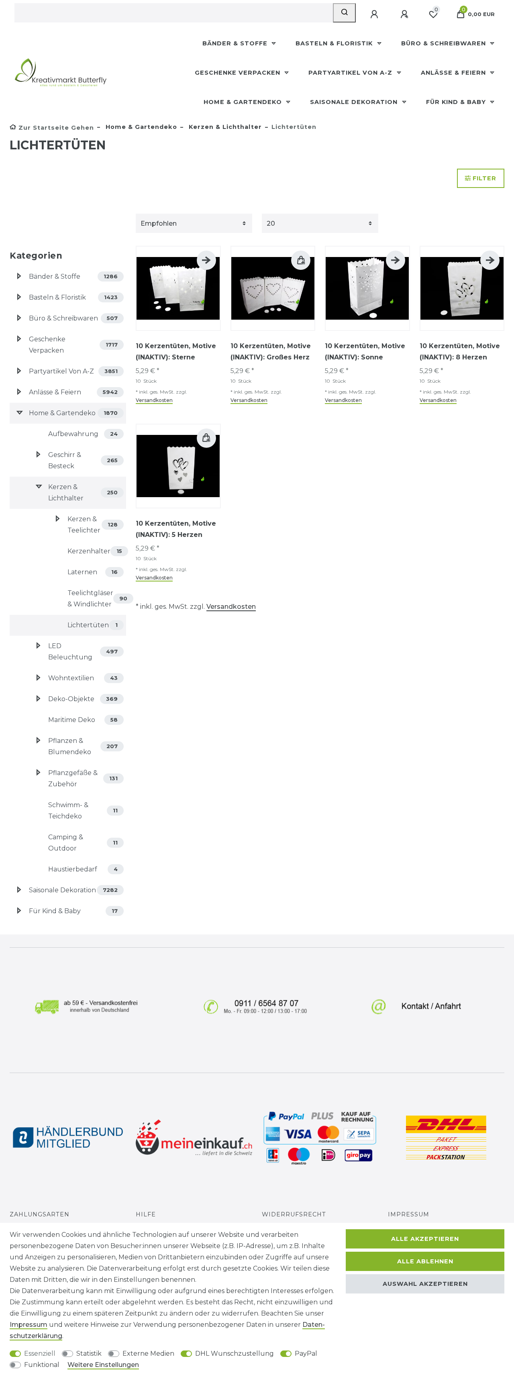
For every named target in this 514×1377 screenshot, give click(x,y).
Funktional (41, 1365)
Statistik (89, 1353)
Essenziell (39, 1353)
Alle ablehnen (425, 1261)
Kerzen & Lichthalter (224, 127)
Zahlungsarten (39, 1214)
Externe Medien (148, 1353)
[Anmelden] (375, 14)
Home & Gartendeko (244, 102)
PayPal (306, 1353)
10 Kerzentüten (176, 351)
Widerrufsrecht (294, 1214)
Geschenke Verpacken (238, 72)
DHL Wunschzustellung (234, 1353)
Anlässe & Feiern (454, 72)
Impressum (408, 1214)
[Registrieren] (405, 14)
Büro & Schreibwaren (444, 43)
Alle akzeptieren (425, 1238)
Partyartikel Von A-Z (351, 72)
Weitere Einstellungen (103, 1365)
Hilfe (146, 1214)
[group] (178, 288)
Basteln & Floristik (335, 43)
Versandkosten (154, 400)
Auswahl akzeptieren (425, 1283)
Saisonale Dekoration (355, 102)
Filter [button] (484, 178)
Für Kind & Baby (457, 102)
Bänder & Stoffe (235, 43)
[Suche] (344, 12)
